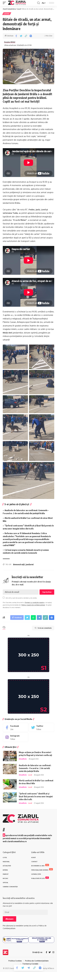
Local (6, 13)
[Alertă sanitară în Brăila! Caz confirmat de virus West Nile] (10, 784)
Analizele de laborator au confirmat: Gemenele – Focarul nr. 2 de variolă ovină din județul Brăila (35, 768)
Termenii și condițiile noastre (34, 602)
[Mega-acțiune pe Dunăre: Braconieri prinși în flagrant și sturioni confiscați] (10, 756)
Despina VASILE (9, 42)
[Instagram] (15, 737)
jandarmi (30, 564)
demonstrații (19, 564)
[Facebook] (15, 727)
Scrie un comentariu (44, 628)
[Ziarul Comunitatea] (17, 3)
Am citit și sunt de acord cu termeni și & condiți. (21, 598)
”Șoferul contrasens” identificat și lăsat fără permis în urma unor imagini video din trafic (36, 796)
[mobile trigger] (5, 3)
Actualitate (23, 759)
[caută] (38, 3)
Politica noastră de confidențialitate (33, 605)
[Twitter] (41, 727)
